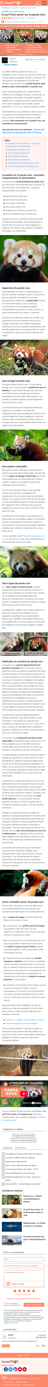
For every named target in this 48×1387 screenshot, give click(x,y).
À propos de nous (34, 1378)
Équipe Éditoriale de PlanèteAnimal (17, 22)
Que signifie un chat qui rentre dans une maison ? (24, 1154)
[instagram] (15, 1369)
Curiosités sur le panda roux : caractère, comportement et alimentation (23, 145)
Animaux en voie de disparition (23, 1140)
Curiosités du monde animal (27, 8)
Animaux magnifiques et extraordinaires (22, 1023)
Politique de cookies (28, 1385)
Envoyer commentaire (34, 1304)
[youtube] (20, 1369)
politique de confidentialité (12, 1305)
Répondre (6, 1346)
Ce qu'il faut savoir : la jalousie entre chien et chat (33, 1212)
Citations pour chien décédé (15, 1161)
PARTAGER (37, 4)
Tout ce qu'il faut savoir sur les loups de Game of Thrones (23, 131)
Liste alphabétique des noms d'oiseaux (20, 1173)
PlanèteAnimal (6, 8)
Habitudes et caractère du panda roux (23, 163)
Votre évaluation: (23, 1294)
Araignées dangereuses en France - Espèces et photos (22, 1178)
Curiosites (15, 8)
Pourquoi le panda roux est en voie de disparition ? (34, 1239)
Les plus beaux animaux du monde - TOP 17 (21, 1169)
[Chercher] (44, 3)
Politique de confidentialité (11, 1385)
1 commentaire (31, 18)
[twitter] (10, 1369)
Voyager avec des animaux (23, 1135)
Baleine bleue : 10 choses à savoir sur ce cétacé (34, 1225)
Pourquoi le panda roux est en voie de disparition (23, 537)
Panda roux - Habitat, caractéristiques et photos (25, 1020)
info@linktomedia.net (10, 1323)
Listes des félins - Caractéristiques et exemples (23, 1184)
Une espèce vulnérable (17, 156)
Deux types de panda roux (19, 159)
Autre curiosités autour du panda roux (23, 166)
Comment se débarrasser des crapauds (20, 1157)
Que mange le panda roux (19, 153)
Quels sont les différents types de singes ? (21, 1165)
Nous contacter (8, 1382)
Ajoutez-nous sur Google (36, 59)
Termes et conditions (21, 1382)
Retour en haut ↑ (24, 1355)
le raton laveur (17, 106)
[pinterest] (24, 1369)
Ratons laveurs (10, 64)
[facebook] (6, 1369)
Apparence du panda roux (18, 149)
